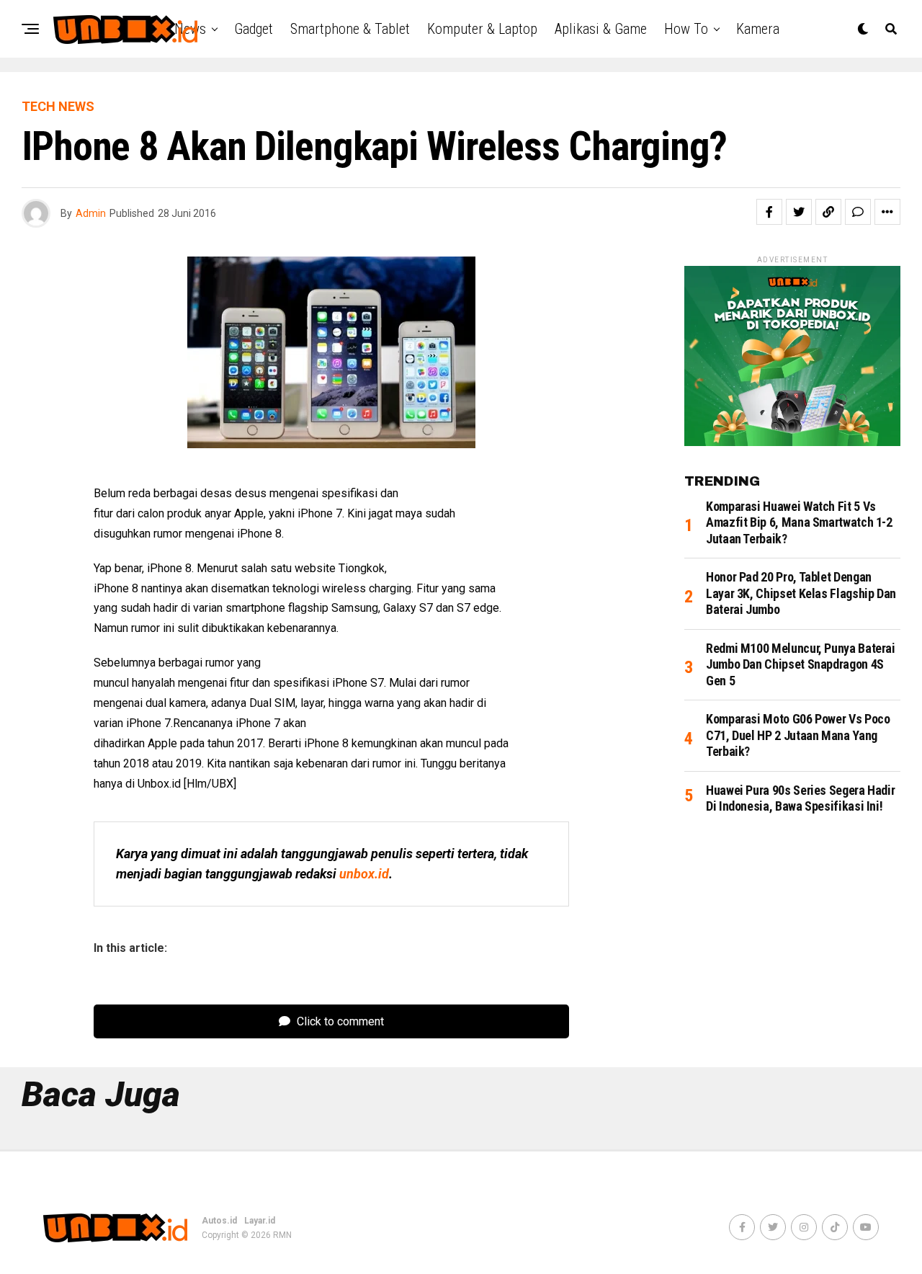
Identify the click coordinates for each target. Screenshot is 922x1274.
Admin (91, 213)
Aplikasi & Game (601, 28)
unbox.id (364, 873)
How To (686, 28)
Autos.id (219, 1221)
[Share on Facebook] (769, 212)
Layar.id (259, 1221)
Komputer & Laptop (482, 28)
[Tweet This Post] (799, 212)
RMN (282, 1235)
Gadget (253, 28)
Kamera (757, 28)
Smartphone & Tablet (350, 28)
